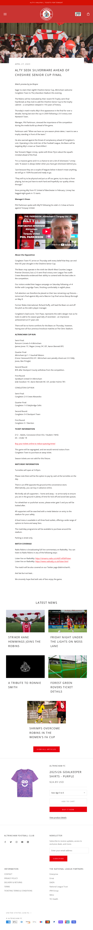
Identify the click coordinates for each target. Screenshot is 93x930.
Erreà (52, 878)
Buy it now (68, 809)
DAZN (52, 882)
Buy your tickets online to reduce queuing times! (35, 443)
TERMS (7, 886)
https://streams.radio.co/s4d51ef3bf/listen (53, 558)
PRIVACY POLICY (11, 878)
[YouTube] (22, 841)
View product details (58, 817)
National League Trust (59, 886)
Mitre (52, 895)
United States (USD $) (17, 913)
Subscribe (58, 858)
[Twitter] (11, 841)
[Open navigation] (5, 14)
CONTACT (8, 874)
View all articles (46, 749)
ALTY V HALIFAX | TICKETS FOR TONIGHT (46, 3)
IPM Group (54, 890)
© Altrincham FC (14, 918)
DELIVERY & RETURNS (13, 882)
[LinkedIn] (28, 841)
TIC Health (54, 899)
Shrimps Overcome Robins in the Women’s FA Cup (44, 732)
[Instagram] (16, 841)
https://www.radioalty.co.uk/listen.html (51, 561)
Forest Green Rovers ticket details (61, 687)
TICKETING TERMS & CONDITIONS (18, 890)
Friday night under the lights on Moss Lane (66, 641)
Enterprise (54, 874)
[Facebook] (5, 841)
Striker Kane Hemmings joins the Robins (24, 641)
